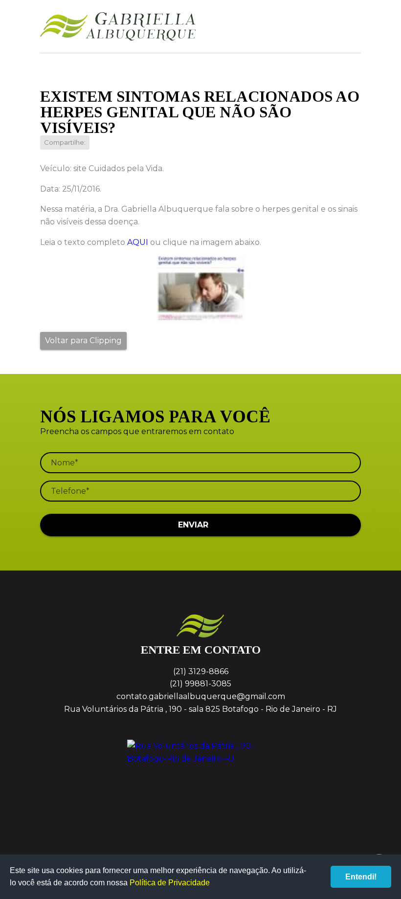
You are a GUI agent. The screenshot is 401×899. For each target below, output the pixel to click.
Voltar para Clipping (83, 340)
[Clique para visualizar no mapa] (200, 776)
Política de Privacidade (170, 882)
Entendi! (361, 877)
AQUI (137, 242)
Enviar (193, 524)
